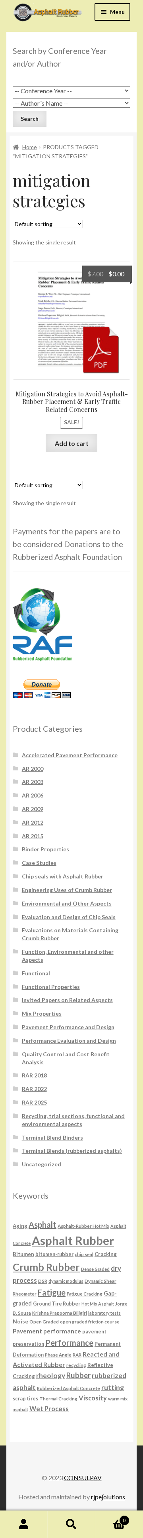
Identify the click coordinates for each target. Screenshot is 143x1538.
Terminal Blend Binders (52, 1137)
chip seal (84, 1254)
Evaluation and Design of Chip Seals (69, 917)
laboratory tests (104, 1312)
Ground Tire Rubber (56, 1304)
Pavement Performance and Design (68, 1027)
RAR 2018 (34, 1075)
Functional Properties (51, 986)
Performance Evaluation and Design (69, 1040)
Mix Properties (42, 1013)
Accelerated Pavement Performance (70, 755)
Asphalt (42, 1224)
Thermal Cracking (58, 1398)
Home (29, 147)
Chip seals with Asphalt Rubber (62, 876)
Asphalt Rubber (73, 1240)
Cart (110, 1517)
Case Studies (39, 862)
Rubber (78, 1375)
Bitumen (23, 1254)
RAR (77, 1354)
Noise (20, 1321)
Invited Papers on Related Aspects (67, 999)
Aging (20, 1226)
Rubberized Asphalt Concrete (68, 1388)
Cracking (106, 1254)
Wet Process (49, 1409)
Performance (69, 1342)
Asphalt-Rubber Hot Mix (83, 1226)
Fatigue (52, 1292)
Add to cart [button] (72, 443)
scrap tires (25, 1399)
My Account (24, 1524)
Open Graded (44, 1321)
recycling (76, 1365)
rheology (50, 1375)
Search (71, 1524)
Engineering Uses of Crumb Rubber (67, 889)
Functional (36, 973)
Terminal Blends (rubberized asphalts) (72, 1150)
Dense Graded (95, 1269)
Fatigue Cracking (84, 1293)
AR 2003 (32, 781)
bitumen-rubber (54, 1254)
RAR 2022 (34, 1088)
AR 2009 (32, 808)
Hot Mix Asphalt (97, 1303)
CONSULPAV (83, 1477)
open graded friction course (90, 1321)
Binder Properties (45, 849)
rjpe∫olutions (108, 1497)
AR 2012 (32, 822)
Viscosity (93, 1398)
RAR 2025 (34, 1102)
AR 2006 (32, 795)
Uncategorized (41, 1164)
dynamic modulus (65, 1281)
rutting (112, 1387)
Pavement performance (47, 1331)
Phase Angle (58, 1354)
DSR (42, 1281)
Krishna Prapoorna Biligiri (59, 1312)
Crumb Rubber (46, 1267)
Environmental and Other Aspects (67, 903)
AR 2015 (32, 836)
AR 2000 (32, 768)
